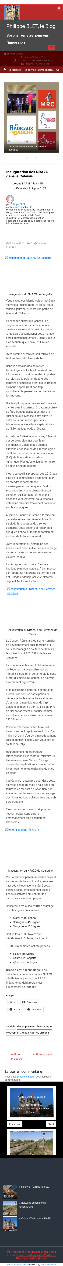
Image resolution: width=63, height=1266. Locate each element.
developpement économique (34, 1026)
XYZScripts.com (49, 1264)
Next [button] (51, 1124)
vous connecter (26, 1076)
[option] (31, 117)
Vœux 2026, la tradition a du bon (32, 1096)
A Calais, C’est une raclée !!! (35, 1218)
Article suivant (42, 1054)
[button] (51, 47)
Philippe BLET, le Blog (31, 26)
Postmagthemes (38, 1258)
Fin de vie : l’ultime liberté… (34, 69)
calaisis (11, 1026)
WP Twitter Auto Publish (18, 1264)
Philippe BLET (17, 204)
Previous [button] (14, 1124)
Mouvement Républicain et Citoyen (27, 1032)
